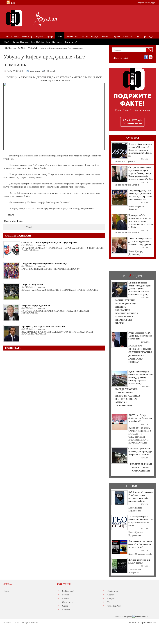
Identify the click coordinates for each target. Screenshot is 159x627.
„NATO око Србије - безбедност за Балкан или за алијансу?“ (140, 418)
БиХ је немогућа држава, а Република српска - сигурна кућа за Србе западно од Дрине (140, 496)
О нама (16, 622)
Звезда (16, 41)
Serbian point (68, 590)
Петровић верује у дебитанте (35, 305)
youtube (151, 57)
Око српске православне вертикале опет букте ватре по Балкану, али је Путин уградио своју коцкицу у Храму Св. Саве (140, 173)
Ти (108, 602)
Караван (66, 609)
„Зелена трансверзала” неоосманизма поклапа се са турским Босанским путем (140, 521)
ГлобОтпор (112, 590)
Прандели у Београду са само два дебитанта (43, 326)
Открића (111, 598)
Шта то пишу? (70, 41)
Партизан (24, 41)
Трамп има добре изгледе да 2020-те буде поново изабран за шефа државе (140, 241)
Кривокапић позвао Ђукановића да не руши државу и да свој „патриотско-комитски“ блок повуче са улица (139, 288)
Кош (33, 41)
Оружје (110, 594)
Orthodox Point (114, 605)
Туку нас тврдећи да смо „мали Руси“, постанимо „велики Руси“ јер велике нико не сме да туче (140, 195)
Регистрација (150, 2)
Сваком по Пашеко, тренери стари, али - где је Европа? (49, 242)
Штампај (51, 71)
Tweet (29, 226)
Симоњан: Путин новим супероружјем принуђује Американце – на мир (140, 451)
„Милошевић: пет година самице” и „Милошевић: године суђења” (140, 544)
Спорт (21, 47)
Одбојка (40, 41)
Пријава (140, 2)
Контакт (34, 622)
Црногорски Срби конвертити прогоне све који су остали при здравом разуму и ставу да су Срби (140, 221)
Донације (25, 622)
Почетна (10, 47)
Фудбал (32, 47)
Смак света (67, 602)
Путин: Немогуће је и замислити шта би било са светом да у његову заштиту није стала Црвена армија (140, 377)
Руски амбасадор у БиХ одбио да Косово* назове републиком (140, 335)
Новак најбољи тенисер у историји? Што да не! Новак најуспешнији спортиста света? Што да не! (140, 149)
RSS (13, 2)
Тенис (48, 41)
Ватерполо (57, 41)
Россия (65, 594)
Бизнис (65, 598)
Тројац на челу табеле (32, 284)
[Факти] (38, 18)
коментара (35, 71)
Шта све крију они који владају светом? (139, 561)
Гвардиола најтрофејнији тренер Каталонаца (44, 263)
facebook (146, 57)
